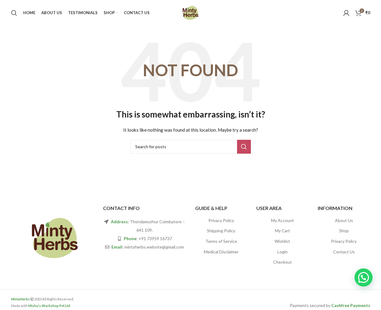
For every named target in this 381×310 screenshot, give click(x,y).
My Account (282, 220)
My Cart (282, 230)
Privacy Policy (221, 220)
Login (282, 251)
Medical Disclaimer (221, 251)
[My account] (346, 13)
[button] (363, 277)
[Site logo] (190, 12)
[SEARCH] (244, 147)
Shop (344, 230)
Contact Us (344, 251)
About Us (344, 220)
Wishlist (282, 241)
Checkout (282, 262)
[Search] (14, 13)
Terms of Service (221, 241)
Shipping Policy (221, 230)
